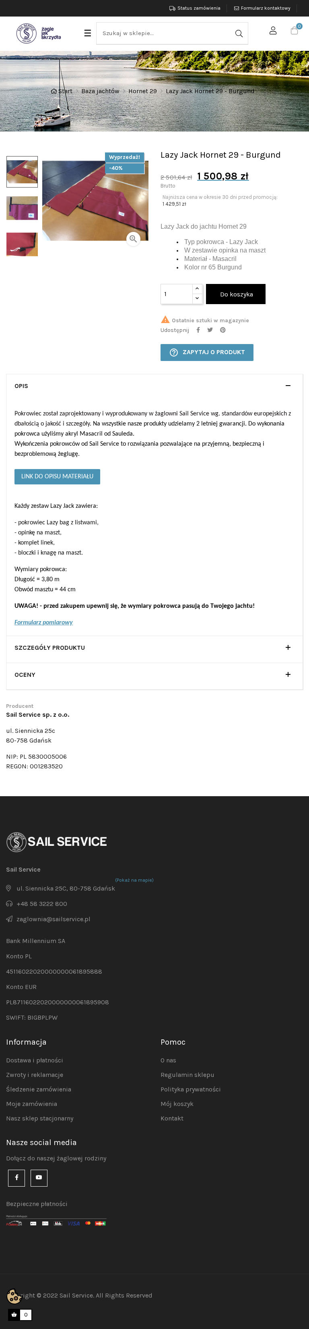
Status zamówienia (198, 8)
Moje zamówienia (31, 1104)
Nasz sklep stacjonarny (39, 1118)
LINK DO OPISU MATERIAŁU (57, 477)
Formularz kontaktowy (265, 8)
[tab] (154, 387)
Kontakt (172, 1118)
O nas (168, 1060)
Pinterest (223, 330)
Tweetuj (210, 330)
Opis (21, 386)
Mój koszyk (177, 1104)
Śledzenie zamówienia (38, 1089)
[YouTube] (39, 1178)
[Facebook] (16, 1178)
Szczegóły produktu (49, 647)
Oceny (24, 674)
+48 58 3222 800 (41, 904)
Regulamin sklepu (187, 1075)
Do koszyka (235, 294)
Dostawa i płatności (34, 1060)
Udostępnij (198, 330)
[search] (238, 33)
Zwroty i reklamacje (34, 1075)
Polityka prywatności (191, 1089)
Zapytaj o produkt (207, 352)
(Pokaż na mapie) (134, 880)
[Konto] (273, 32)
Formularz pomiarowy (43, 623)
